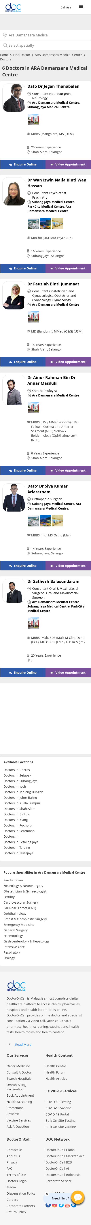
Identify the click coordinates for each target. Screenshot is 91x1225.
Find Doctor (21, 55)
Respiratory (12, 952)
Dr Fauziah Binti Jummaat (53, 284)
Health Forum (56, 1072)
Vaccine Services (19, 1120)
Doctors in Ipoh (15, 786)
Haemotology (13, 936)
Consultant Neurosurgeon (51, 94)
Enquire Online (24, 164)
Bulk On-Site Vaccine (61, 1127)
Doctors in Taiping (17, 847)
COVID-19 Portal (57, 1114)
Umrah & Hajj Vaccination (17, 1087)
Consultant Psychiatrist (49, 193)
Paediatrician (13, 880)
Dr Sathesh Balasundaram (53, 581)
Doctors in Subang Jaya (21, 781)
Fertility (9, 897)
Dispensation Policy (21, 1193)
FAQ (10, 1168)
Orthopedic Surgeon (47, 499)
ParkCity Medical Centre (45, 206)
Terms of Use (16, 1175)
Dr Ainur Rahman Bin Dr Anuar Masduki (51, 380)
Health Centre (56, 1066)
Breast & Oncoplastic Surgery (25, 919)
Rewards (13, 1114)
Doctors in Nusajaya (18, 853)
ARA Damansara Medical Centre (58, 55)
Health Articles (56, 1078)
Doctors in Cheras (17, 770)
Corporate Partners (21, 1206)
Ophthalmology (15, 913)
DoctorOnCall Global (61, 1150)
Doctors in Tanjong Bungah (23, 792)
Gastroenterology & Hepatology (26, 941)
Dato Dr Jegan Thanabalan (53, 86)
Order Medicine (18, 1066)
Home (4, 55)
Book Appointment (20, 1095)
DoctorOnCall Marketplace (65, 1156)
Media (11, 1187)
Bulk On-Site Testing (61, 1120)
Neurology (39, 98)
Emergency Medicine (19, 924)
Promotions (15, 1108)
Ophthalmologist (44, 390)
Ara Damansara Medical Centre (55, 102)
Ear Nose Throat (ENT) (20, 908)
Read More (23, 1044)
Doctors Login (17, 1181)
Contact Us (15, 1150)
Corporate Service (59, 1181)
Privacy (12, 1162)
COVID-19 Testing (58, 1102)
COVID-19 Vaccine (59, 1108)
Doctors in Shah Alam (19, 809)
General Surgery (16, 930)
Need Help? (60, 1198)
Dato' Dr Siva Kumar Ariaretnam (47, 488)
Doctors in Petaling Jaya (21, 842)
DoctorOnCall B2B (59, 1162)
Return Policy (16, 1212)
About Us (13, 1156)
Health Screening (19, 1102)
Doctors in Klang (16, 820)
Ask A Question (18, 1126)
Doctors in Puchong (18, 825)
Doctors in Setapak (17, 775)
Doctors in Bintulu (17, 814)
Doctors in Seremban (19, 831)
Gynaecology (61, 300)
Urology (9, 958)
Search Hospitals (19, 1078)
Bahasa (66, 7)
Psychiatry (39, 197)
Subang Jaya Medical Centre (48, 107)
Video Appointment (70, 164)
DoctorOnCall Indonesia (63, 1175)
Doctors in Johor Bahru (20, 797)
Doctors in (11, 836)
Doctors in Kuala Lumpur (22, 803)
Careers (12, 1199)
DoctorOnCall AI (57, 1168)
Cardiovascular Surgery (21, 902)
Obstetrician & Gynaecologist (25, 891)
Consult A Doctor (19, 1072)
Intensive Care (14, 947)
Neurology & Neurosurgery (23, 886)
